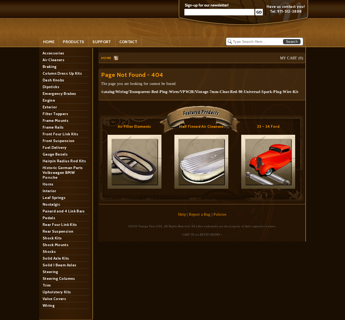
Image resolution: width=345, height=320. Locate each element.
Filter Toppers (55, 113)
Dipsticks (51, 86)
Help (182, 214)
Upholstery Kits (57, 292)
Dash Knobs (53, 80)
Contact (128, 41)
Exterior (50, 107)
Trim (47, 285)
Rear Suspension (58, 231)
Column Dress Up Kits (62, 73)
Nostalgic (51, 204)
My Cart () (291, 58)
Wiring (48, 305)
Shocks (49, 251)
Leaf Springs (54, 197)
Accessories (53, 53)
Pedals (49, 217)
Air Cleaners (53, 59)
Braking (49, 66)
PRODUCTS (73, 41)
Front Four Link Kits (60, 134)
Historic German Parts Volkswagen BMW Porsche (63, 172)
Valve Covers (54, 298)
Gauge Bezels (55, 154)
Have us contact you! (286, 6)
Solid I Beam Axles (59, 265)
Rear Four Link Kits (60, 224)
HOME (106, 58)
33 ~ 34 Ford (268, 126)
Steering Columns (59, 278)
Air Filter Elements (134, 126)
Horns (48, 184)
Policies (219, 214)
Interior (49, 190)
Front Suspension (59, 140)
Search (292, 42)
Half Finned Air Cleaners (201, 126)
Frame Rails (53, 127)
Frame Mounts (55, 120)
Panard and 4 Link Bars (64, 211)
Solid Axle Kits (56, 258)
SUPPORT (101, 41)
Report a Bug (199, 214)
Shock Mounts (55, 244)
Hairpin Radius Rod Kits (64, 161)
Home (48, 41)
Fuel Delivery (55, 147)
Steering (50, 271)
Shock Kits (52, 238)
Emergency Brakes (59, 93)
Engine (49, 100)
